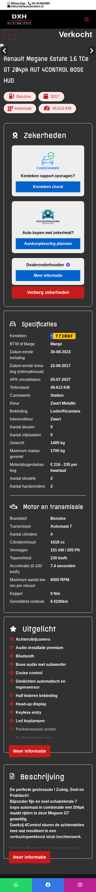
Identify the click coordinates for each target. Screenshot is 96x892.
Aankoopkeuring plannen (48, 243)
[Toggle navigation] (86, 19)
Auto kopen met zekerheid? (48, 233)
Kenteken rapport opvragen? (48, 176)
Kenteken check (48, 187)
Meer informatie (48, 275)
